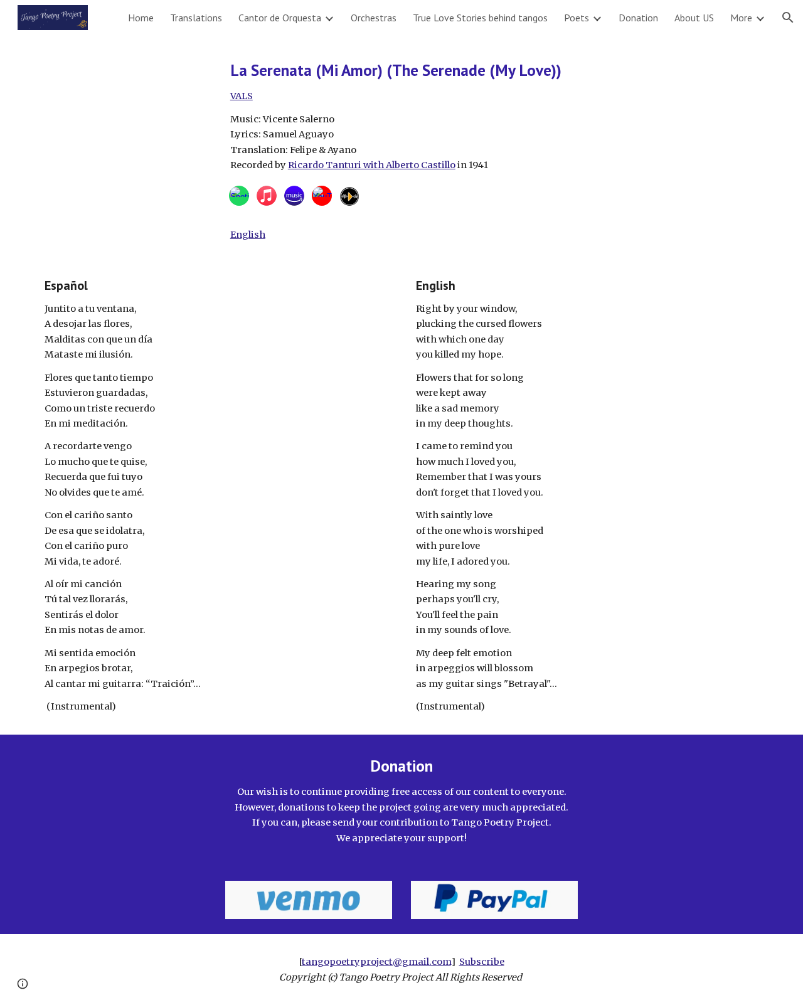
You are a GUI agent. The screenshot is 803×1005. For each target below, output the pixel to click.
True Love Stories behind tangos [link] (480, 17)
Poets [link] (576, 17)
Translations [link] (196, 17)
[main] (494, 116)
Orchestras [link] (373, 17)
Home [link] (141, 17)
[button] (788, 18)
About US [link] (694, 17)
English (247, 234)
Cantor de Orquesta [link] (279, 17)
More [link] (741, 17)
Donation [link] (638, 17)
